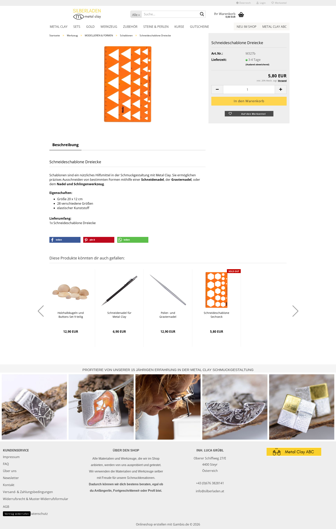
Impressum (11, 457)
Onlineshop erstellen (151, 524)
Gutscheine (199, 26)
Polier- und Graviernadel (167, 315)
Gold (90, 26)
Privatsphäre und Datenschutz (25, 514)
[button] (243, 3)
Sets (76, 26)
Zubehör (130, 26)
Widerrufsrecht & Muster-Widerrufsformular (35, 499)
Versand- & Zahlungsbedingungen (28, 492)
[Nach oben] (325, 523)
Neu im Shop (246, 26)
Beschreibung (65, 144)
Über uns (10, 471)
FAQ (6, 464)
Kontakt (8, 485)
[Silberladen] (87, 14)
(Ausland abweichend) (257, 64)
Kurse (179, 26)
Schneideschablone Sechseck (216, 315)
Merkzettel (280, 2)
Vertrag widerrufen (17, 513)
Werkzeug (109, 26)
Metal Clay (58, 26)
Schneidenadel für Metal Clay (119, 315)
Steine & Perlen (156, 26)
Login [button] (262, 2)
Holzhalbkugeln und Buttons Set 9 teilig (71, 315)
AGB (6, 507)
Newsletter (11, 478)
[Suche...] (202, 14)
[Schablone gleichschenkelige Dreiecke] (127, 84)
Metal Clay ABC (274, 26)
